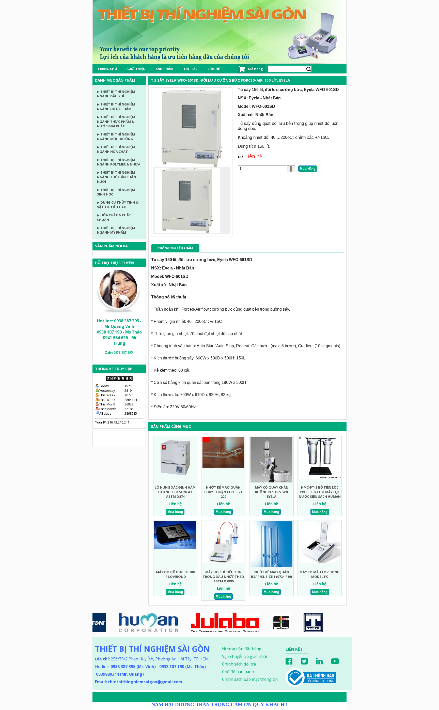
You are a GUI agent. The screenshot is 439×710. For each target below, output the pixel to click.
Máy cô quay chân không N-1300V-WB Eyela (271, 492)
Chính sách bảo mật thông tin (250, 679)
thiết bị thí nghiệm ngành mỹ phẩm (116, 230)
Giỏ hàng (255, 69)
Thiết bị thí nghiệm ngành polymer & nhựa (118, 162)
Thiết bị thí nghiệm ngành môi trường (116, 136)
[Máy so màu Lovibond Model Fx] (320, 562)
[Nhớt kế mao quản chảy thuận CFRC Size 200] (223, 467)
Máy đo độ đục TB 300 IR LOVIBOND (175, 574)
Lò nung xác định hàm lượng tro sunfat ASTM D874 (175, 492)
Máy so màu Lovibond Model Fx (320, 574)
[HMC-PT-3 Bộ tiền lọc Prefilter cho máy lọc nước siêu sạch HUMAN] (320, 477)
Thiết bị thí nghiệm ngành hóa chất (116, 149)
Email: (138, 682)
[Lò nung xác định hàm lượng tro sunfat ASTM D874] (175, 477)
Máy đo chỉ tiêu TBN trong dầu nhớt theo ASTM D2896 (223, 576)
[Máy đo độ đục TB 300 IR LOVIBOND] (175, 548)
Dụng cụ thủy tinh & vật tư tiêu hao (117, 204)
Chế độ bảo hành (238, 671)
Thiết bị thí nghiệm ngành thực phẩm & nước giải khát (116, 121)
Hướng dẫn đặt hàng (241, 649)
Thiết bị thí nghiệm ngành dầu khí (116, 93)
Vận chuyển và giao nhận (245, 656)
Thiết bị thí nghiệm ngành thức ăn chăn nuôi (116, 177)
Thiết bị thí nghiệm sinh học (116, 192)
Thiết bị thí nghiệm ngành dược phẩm (116, 106)
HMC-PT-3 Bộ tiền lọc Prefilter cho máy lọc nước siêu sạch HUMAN (320, 492)
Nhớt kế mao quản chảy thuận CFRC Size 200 (223, 492)
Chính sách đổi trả (239, 664)
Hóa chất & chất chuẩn (114, 217)
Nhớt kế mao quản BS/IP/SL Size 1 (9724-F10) (271, 574)
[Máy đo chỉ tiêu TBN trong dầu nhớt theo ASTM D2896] (223, 562)
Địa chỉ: (102, 659)
